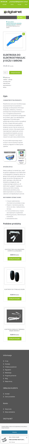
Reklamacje (8, 373)
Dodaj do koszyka (15, 72)
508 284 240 (4, 1)
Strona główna (11, 21)
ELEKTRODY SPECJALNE (11, 24)
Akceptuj (14, 432)
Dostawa (7, 364)
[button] (23, 34)
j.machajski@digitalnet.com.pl (18, 1)
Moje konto (8, 409)
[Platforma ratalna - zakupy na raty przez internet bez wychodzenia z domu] (14, 82)
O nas (6, 361)
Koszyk (19, 4)
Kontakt (4, 4)
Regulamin (8, 370)
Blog (6, 378)
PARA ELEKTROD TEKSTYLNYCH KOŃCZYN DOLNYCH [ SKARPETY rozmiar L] (17, 439)
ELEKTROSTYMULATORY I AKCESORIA (13, 23)
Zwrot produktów (10, 396)
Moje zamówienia (10, 412)
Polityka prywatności (11, 367)
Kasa (26, 4)
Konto (12, 4)
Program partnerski (10, 375)
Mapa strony (8, 381)
